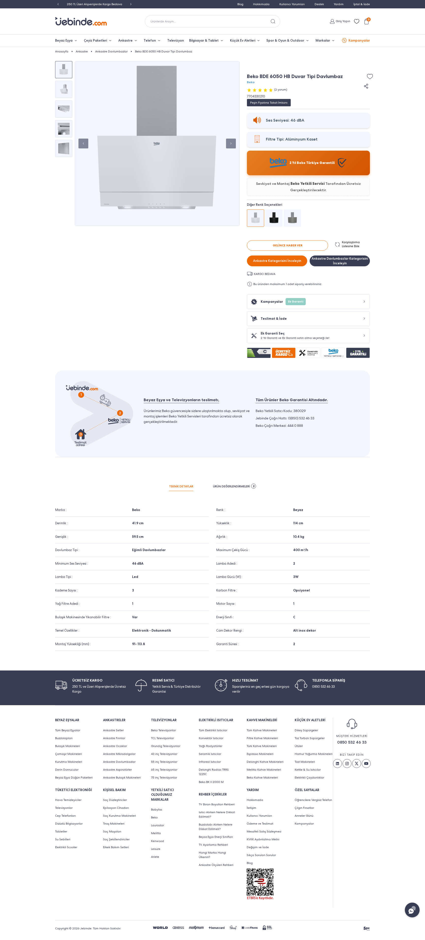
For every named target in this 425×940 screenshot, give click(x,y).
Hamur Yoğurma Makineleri (314, 754)
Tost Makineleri (305, 762)
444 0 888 (295, 425)
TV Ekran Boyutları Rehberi (217, 804)
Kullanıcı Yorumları (292, 4)
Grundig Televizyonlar (165, 746)
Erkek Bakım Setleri (116, 847)
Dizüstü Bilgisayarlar (69, 824)
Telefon (150, 40)
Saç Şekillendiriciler (116, 839)
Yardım (339, 4)
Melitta (156, 833)
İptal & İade (361, 4)
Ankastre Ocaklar (115, 746)
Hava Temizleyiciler (68, 800)
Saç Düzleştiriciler (115, 800)
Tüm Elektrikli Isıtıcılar (213, 730)
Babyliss (156, 810)
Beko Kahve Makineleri (262, 778)
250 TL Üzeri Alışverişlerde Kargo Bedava (94, 4)
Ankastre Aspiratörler (117, 770)
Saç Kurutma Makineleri (119, 816)
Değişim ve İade (258, 847)
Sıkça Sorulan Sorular (261, 855)
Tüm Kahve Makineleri (262, 730)
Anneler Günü (304, 816)
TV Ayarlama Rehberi (213, 845)
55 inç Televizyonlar (164, 762)
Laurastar (157, 825)
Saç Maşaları (112, 831)
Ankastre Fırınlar (114, 738)
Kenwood (157, 841)
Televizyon (175, 40)
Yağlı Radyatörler (210, 746)
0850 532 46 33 (351, 742)
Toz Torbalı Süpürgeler (310, 738)
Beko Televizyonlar (163, 730)
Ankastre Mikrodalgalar (119, 754)
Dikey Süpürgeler (306, 730)
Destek (319, 4)
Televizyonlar (64, 808)
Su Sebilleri (62, 839)
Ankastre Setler (113, 730)
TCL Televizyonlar (162, 738)
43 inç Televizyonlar (164, 754)
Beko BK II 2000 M (211, 782)
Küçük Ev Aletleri (242, 40)
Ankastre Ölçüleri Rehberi (216, 865)
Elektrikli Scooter (66, 847)
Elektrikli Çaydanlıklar (309, 778)
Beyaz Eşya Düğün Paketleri (74, 778)
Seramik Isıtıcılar (210, 754)
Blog (240, 4)
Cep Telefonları (65, 816)
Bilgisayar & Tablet (204, 40)
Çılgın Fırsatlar (304, 808)
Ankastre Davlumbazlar (119, 762)
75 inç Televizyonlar (164, 778)
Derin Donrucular (66, 770)
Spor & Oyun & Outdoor (285, 40)
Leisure (155, 849)
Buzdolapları (64, 738)
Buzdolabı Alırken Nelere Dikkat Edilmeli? (215, 827)
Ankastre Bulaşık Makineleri (122, 778)
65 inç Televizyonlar (164, 770)
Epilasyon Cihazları (116, 808)
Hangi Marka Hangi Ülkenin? (212, 855)
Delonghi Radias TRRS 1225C (214, 772)
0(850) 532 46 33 (301, 418)
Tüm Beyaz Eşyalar (67, 730)
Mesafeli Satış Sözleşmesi (264, 831)
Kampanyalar (359, 40)
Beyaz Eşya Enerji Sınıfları (216, 837)
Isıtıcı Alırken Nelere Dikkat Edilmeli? (217, 814)
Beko (251, 82)
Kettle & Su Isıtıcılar (308, 770)
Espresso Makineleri (260, 754)
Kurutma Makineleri (68, 762)
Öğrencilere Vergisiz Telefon (313, 800)
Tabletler (61, 831)
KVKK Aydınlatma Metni (263, 839)
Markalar (323, 40)
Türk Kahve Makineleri (262, 746)
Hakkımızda (261, 4)
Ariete (155, 857)
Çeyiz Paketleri (95, 40)
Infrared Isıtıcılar (210, 762)
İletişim (251, 808)
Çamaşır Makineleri (68, 754)
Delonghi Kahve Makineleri (265, 762)
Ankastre (125, 40)
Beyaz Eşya (64, 40)
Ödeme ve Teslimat (260, 824)
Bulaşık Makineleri (67, 746)
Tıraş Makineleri (113, 824)
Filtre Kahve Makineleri (262, 738)
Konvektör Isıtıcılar (211, 738)
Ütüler (299, 746)
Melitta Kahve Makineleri (264, 770)
